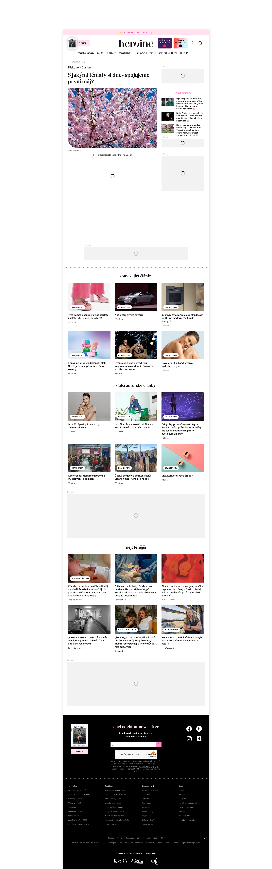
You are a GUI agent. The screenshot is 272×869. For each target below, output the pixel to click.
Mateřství (145, 799)
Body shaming (147, 811)
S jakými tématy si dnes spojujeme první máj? (108, 78)
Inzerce (181, 790)
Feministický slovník (186, 820)
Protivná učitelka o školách (115, 794)
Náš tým (181, 794)
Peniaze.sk (149, 843)
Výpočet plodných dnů (77, 790)
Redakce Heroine (75, 600)
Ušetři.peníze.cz (136, 843)
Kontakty (182, 799)
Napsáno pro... (172, 630)
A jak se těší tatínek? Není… (116, 790)
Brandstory (77, 307)
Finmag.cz (112, 843)
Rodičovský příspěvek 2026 (79, 824)
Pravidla (120, 838)
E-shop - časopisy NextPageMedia (186, 843)
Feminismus (146, 803)
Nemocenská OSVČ (76, 811)
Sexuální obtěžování (150, 790)
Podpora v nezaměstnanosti (79, 794)
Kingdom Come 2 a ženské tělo (117, 820)
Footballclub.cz (163, 843)
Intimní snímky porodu (113, 799)
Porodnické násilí (80, 578)
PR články (182, 811)
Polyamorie (146, 816)
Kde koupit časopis (186, 807)
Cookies (111, 838)
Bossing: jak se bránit (113, 824)
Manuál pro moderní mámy (188, 803)
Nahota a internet (127, 630)
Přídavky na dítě (74, 803)
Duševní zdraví (148, 820)
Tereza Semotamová (76, 648)
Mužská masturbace (113, 803)
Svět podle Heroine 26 (164, 41)
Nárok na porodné (75, 799)
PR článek (72, 322)
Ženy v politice (147, 824)
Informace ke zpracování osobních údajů (142, 838)
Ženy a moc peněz (180, 41)
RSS (163, 838)
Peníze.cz (123, 843)
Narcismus (146, 794)
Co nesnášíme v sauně (114, 807)
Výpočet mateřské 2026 (77, 820)
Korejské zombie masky (114, 811)
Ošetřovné (72, 807)
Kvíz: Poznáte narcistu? (114, 816)
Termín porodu (73, 816)
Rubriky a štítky (184, 816)
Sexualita (145, 807)
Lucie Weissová (168, 648)
